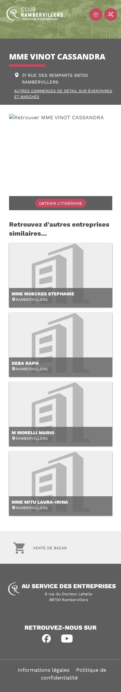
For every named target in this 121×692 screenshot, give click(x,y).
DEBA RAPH (25, 363)
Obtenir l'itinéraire (60, 203)
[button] (46, 638)
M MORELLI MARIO (33, 432)
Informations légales (43, 670)
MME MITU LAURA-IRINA (40, 502)
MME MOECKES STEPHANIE (43, 293)
